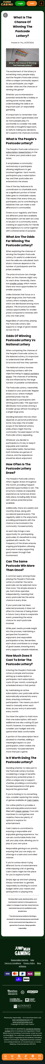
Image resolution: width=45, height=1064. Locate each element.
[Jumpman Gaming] (22, 954)
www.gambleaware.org (21, 1020)
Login (20, 3)
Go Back (5, 15)
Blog (39, 963)
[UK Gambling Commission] (16, 1000)
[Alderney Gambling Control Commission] (22, 1006)
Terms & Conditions (12, 963)
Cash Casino (33, 800)
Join (32, 3)
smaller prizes (16, 283)
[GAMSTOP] (32, 992)
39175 (11, 1035)
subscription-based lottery (19, 152)
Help (32, 960)
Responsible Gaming (19, 960)
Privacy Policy (29, 963)
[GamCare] (12, 992)
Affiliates (22, 966)
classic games (22, 811)
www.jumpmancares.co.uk (23, 1022)
